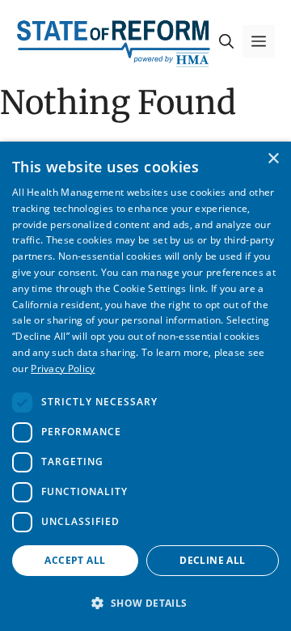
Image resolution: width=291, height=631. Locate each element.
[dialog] (145, 386)
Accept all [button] (74, 560)
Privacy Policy (63, 368)
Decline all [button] (212, 560)
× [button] (273, 159)
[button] (226, 41)
